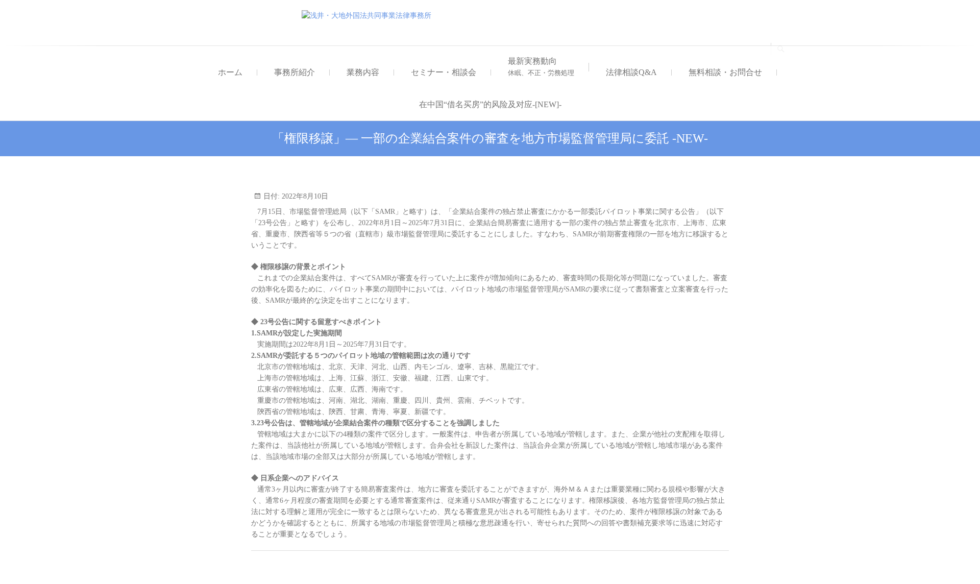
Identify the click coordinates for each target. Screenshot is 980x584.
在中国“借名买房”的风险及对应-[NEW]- (490, 104)
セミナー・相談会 (443, 72)
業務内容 (363, 72)
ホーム (230, 72)
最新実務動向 (541, 67)
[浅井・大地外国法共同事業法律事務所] (369, 15)
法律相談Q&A (631, 72)
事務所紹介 (294, 72)
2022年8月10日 (304, 196)
